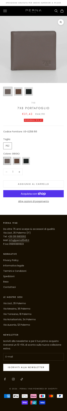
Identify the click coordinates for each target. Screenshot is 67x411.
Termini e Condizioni (14, 271)
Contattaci (9, 287)
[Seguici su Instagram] (13, 379)
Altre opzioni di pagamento (33, 201)
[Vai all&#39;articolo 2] (18, 91)
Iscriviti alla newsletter (26, 367)
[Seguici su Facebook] (5, 379)
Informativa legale (13, 265)
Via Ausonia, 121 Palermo (16, 324)
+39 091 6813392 (17, 236)
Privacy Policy (11, 260)
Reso (6, 281)
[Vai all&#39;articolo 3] (28, 91)
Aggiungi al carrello (33, 184)
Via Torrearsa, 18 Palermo (17, 314)
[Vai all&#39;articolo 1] (7, 91)
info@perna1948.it (19, 240)
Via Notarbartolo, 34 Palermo (19, 319)
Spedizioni (8, 276)
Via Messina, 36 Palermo (16, 308)
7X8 (33, 102)
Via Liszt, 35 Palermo (14, 303)
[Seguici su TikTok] (21, 379)
